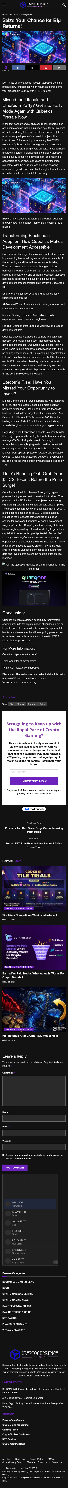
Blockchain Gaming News (21, 14)
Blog (5, 1287)
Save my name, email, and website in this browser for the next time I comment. (34, 1156)
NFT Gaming (9, 1318)
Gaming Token (10, 1429)
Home (5, 14)
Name (6, 1112)
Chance (21, 704)
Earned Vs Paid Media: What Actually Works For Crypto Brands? (33, 975)
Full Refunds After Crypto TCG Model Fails (30, 1036)
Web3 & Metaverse (13, 1330)
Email (6, 1126)
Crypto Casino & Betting (17, 1293)
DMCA (51, 1459)
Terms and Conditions (37, 1462)
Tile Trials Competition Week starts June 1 (29, 915)
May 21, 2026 (9, 1040)
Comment (8, 1072)
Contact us (57, 1462)
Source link (8, 697)
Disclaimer (20, 1459)
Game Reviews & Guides (16, 1306)
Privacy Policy (36, 1459)
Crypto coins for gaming (15, 1424)
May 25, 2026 (9, 982)
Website (6, 1140)
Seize (42, 704)
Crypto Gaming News (15, 1299)
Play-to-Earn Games (14, 1324)
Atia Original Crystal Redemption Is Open (22, 1397)
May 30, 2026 (9, 920)
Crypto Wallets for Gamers (16, 1434)
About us (6, 1459)
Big (11, 704)
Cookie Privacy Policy (12, 1462)
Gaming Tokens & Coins (16, 1312)
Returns (32, 704)
